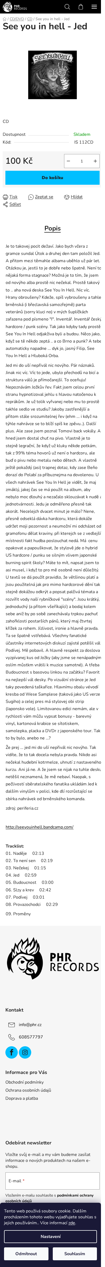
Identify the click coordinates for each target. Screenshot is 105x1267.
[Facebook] (11, 1052)
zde (71, 1223)
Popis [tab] (52, 228)
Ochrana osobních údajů (28, 1090)
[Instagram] (25, 1052)
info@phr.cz (30, 1025)
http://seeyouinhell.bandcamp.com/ (40, 827)
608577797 (31, 1037)
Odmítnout (26, 1254)
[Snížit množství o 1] (68, 161)
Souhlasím (74, 1254)
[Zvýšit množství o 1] (95, 161)
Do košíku (52, 178)
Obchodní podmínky (24, 1082)
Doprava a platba (21, 1098)
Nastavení (51, 1237)
